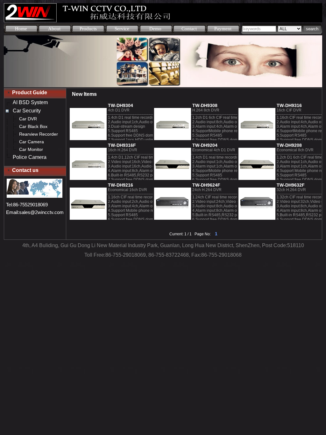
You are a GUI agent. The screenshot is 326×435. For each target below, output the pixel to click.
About (54, 28)
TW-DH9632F (291, 185)
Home (21, 28)
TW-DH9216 (120, 185)
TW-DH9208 (289, 145)
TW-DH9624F (206, 185)
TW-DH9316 (289, 105)
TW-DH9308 (204, 105)
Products (88, 28)
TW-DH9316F (122, 145)
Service (122, 28)
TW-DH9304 (120, 105)
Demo (155, 28)
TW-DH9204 (204, 145)
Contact (189, 28)
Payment (222, 28)
